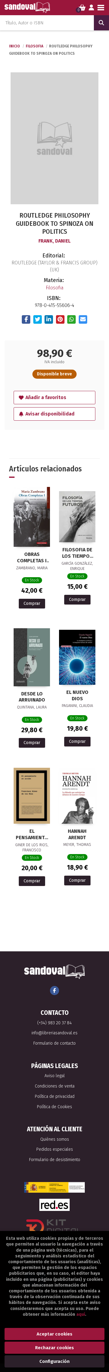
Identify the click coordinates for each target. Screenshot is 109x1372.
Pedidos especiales (54, 1149)
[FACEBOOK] (54, 990)
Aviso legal (55, 1075)
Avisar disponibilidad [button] (49, 414)
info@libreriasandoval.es (54, 1033)
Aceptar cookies (54, 1334)
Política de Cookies (54, 1106)
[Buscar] (101, 22)
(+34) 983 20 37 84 (54, 1023)
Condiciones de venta (54, 1086)
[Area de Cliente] (91, 8)
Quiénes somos (54, 1139)
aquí (80, 1314)
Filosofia (35, 46)
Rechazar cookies (54, 1347)
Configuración (54, 1361)
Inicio (14, 46)
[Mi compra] (82, 7)
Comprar (32, 603)
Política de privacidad (54, 1096)
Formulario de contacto (54, 1043)
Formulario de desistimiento (54, 1159)
